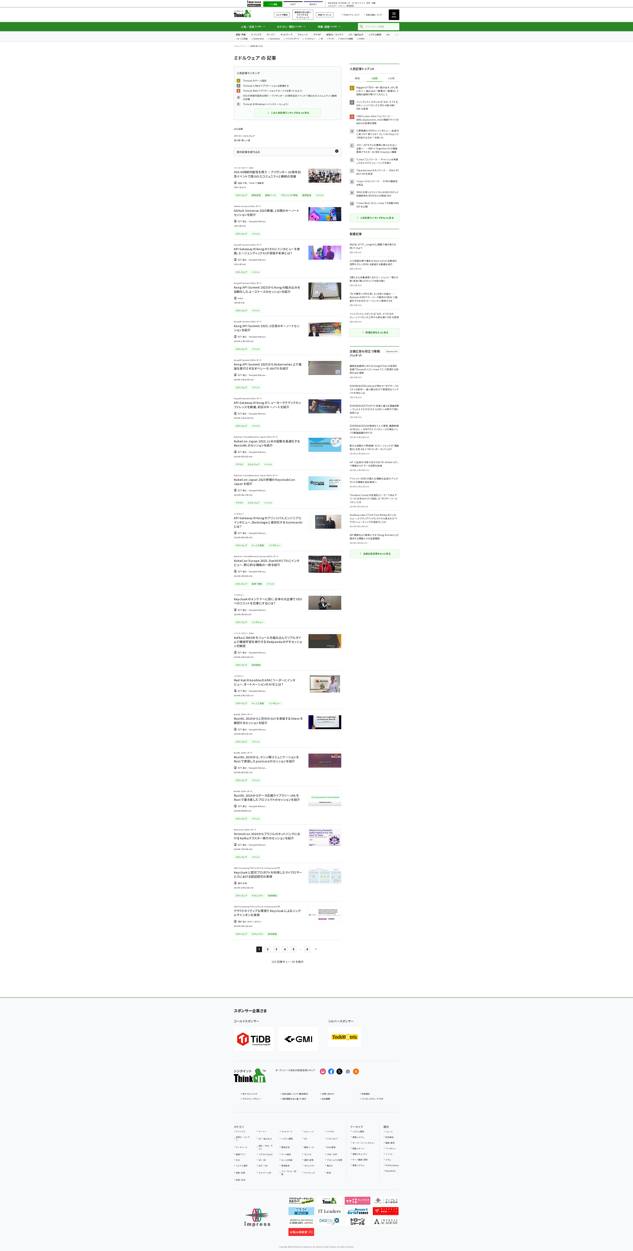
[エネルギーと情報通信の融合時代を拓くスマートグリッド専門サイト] (357, 1212)
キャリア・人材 (265, 1172)
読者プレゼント (324, 14)
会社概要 (326, 1098)
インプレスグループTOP (372, 1098)
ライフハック (309, 1172)
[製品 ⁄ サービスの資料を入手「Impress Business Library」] (301, 1223)
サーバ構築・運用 (360, 1159)
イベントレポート (292, 39)
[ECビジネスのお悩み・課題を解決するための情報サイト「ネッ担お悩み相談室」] (301, 1233)
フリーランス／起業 (288, 1173)
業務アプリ (240, 1154)
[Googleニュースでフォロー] (348, 1071)
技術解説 (389, 1137)
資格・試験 (240, 1172)
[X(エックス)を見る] (339, 1071)
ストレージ (303, 34)
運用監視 (285, 1165)
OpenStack (275, 39)
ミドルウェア (332, 1138)
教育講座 (350, 6)
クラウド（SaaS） (266, 1154)
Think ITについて (351, 14)
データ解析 (286, 1154)
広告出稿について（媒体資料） (295, 1093)
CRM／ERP (332, 1154)
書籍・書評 (390, 1142)
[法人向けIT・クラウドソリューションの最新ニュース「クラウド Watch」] (301, 1212)
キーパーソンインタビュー (363, 1142)
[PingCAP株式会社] (254, 1039)
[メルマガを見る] (323, 1071)
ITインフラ (256, 34)
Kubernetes (258, 39)
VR (322, 39)
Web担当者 (332, 3)
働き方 (330, 1165)
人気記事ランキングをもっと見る (377, 217)
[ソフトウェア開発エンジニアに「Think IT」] (329, 1202)
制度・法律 (240, 1179)
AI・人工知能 (242, 39)
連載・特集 (241, 34)
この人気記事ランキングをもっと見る (290, 112)
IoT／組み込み (356, 34)
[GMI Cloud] (298, 1039)
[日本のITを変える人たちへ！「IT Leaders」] (329, 1212)
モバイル (308, 1154)
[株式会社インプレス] (257, 1217)
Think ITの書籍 (346, 39)
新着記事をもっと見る (377, 332)
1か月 (391, 78)
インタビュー (310, 39)
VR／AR (262, 1160)
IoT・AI (351, 3)
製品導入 (313, 4)
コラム (388, 1159)
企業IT (293, 4)
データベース (241, 1147)
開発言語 (285, 1147)
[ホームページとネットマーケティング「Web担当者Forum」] (357, 1202)
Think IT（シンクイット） (250, 13)
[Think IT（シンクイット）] (250, 1080)
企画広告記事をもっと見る (377, 553)
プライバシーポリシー (251, 1098)
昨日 (357, 78)
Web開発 (331, 1147)
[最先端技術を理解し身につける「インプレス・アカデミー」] (386, 1223)
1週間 (374, 78)
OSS (238, 1160)
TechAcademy (392, 1165)
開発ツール (309, 1147)
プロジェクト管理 (334, 1160)
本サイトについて (250, 1093)
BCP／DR (263, 1165)
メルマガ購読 (282, 14)
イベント (389, 1154)
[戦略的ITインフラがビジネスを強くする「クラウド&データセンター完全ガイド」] (301, 1202)
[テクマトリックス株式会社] (344, 1037)
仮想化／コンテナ (335, 34)
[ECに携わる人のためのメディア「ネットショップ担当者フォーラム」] (386, 1212)
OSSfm (361, 39)
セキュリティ (309, 1165)
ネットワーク (286, 34)
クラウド (317, 34)
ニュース (389, 1131)
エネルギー (332, 6)
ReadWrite (390, 1170)
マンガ (331, 39)
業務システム (358, 1137)
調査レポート (358, 1148)
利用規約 (366, 1093)
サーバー (271, 34)
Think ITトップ (240, 46)
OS (388, 34)
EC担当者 (342, 3)
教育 (329, 1172)
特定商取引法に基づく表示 (294, 1098)
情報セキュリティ (359, 1154)
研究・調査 (370, 3)
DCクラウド (360, 3)
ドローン (341, 6)
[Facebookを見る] (331, 1071)
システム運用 (242, 1165)
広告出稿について (374, 14)
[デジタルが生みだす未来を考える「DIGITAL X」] (329, 1223)
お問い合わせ (328, 1093)
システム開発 (375, 34)
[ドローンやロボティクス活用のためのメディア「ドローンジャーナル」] (357, 1223)
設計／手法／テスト (266, 1147)
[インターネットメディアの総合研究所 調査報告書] (386, 1202)
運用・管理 (308, 1160)
